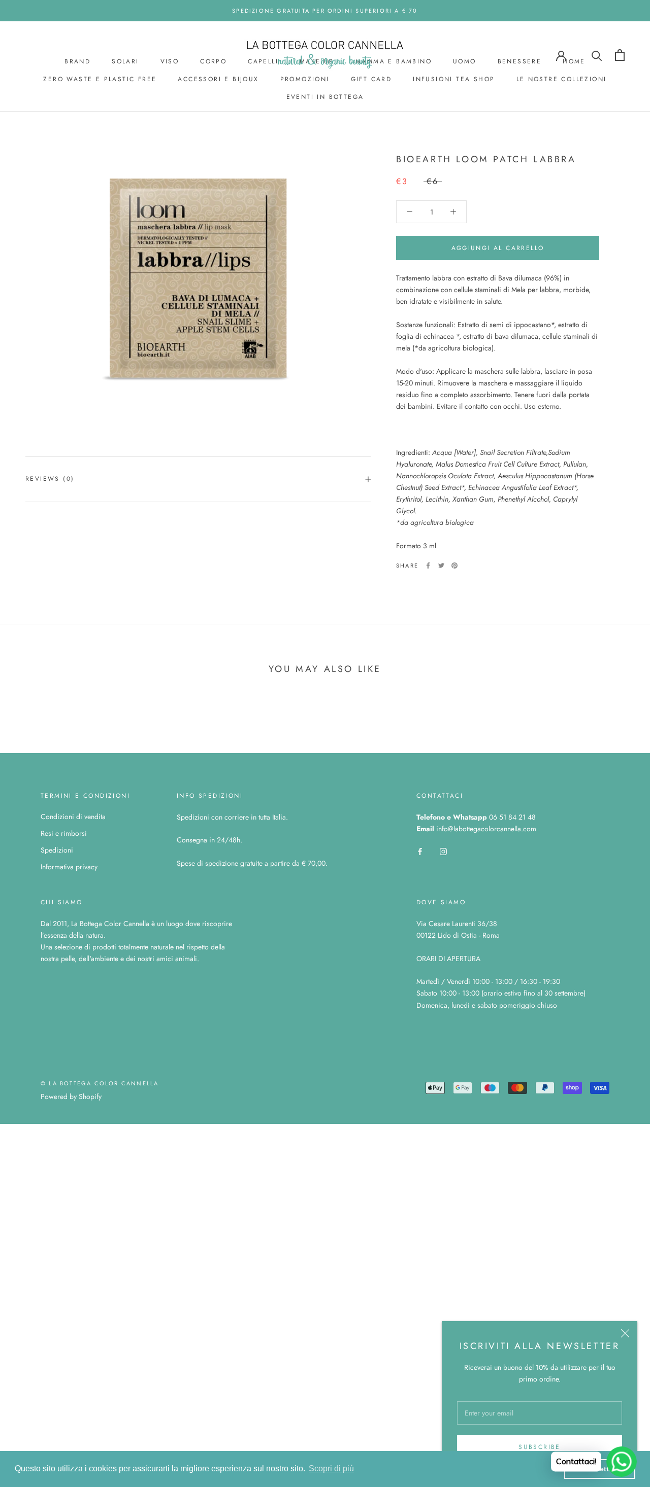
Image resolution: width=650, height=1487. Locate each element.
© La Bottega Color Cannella (99, 1083)
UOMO (464, 61)
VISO (169, 61)
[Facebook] (428, 565)
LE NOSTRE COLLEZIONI (561, 79)
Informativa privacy (69, 867)
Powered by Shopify (71, 1096)
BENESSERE (520, 61)
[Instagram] (443, 851)
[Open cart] (620, 55)
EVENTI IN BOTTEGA (325, 96)
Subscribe (539, 1446)
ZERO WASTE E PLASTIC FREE (99, 79)
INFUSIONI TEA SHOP (454, 79)
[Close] (625, 1333)
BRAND (77, 61)
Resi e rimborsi (64, 833)
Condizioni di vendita (73, 816)
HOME (574, 61)
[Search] (597, 55)
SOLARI (125, 61)
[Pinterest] (454, 565)
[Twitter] (441, 565)
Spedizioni (57, 850)
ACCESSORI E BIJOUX (218, 79)
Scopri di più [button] (331, 1468)
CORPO (213, 61)
